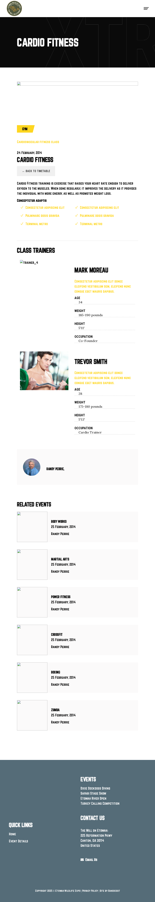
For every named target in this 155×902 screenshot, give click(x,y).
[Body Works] (32, 527)
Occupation (83, 337)
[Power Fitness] (32, 602)
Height (79, 324)
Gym (24, 129)
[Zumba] (32, 715)
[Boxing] (32, 677)
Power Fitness (60, 597)
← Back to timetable (36, 171)
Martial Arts (60, 559)
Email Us (90, 859)
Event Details (18, 841)
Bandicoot (114, 890)
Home (12, 834)
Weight (79, 311)
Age (77, 298)
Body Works (59, 521)
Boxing (55, 672)
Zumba (55, 710)
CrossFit (57, 634)
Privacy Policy (90, 890)
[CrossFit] (32, 640)
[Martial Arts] (32, 564)
